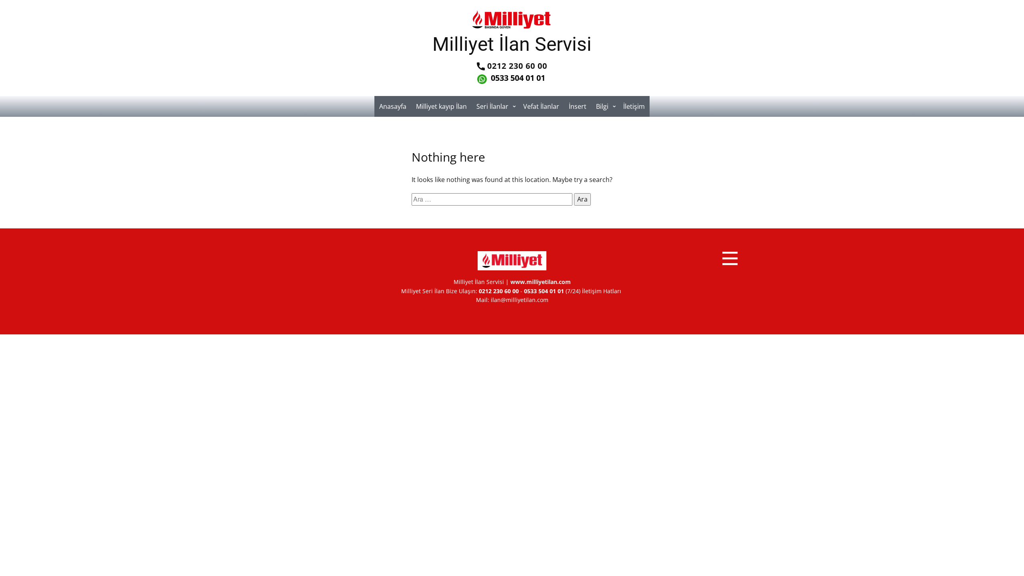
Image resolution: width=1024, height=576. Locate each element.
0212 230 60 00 (516, 65)
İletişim (634, 106)
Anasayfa (392, 106)
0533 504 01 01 (517, 78)
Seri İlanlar (492, 106)
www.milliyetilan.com (540, 282)
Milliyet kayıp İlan (441, 106)
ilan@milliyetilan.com (519, 300)
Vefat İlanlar (541, 106)
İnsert (577, 106)
